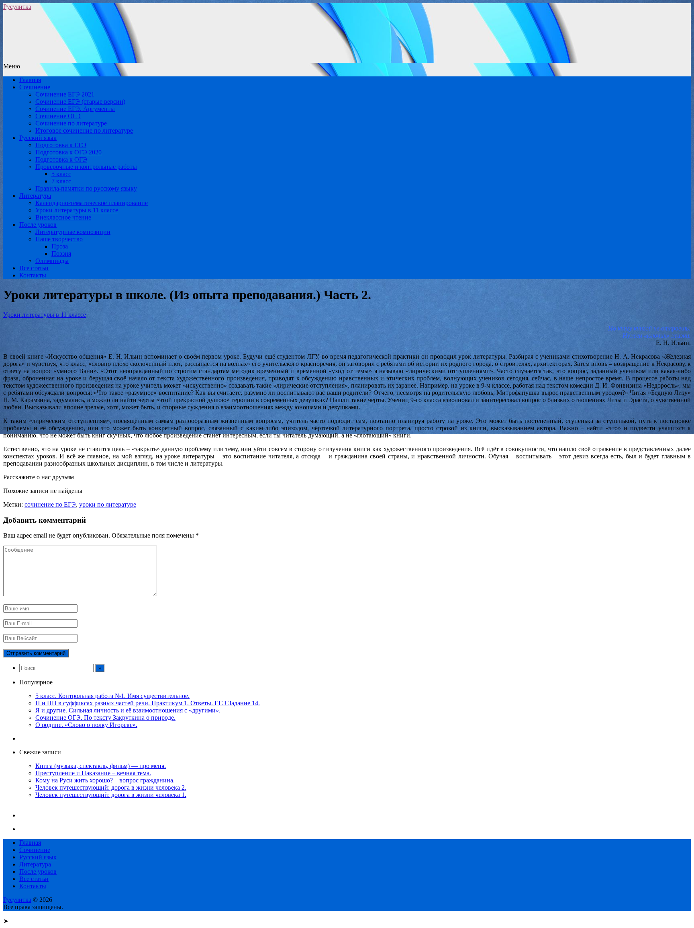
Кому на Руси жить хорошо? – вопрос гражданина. (105, 780)
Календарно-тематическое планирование (91, 202)
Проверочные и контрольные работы (86, 166)
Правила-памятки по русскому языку (86, 188)
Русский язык (38, 137)
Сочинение (34, 87)
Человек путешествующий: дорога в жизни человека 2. (110, 787)
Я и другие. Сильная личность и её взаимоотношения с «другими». (127, 710)
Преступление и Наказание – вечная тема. (93, 773)
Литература (35, 195)
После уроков (38, 224)
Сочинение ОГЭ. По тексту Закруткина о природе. (105, 717)
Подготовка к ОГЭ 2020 (68, 152)
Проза (59, 246)
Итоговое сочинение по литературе (84, 130)
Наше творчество (59, 239)
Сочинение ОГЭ (58, 116)
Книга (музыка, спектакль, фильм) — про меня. (100, 765)
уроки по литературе (107, 504)
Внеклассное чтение (63, 217)
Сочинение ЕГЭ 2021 (64, 94)
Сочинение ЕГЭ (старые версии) (80, 101)
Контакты (32, 275)
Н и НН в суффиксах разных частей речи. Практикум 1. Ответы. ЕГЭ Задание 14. (147, 703)
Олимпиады (52, 260)
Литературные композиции (72, 231)
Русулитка (17, 6)
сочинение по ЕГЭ (50, 504)
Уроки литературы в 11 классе (76, 210)
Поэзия (61, 253)
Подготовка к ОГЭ (61, 159)
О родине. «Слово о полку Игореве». (86, 724)
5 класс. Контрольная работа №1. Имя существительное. (112, 695)
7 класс (61, 181)
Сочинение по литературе (71, 123)
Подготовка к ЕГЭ (60, 145)
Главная (30, 79)
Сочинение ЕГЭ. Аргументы (75, 108)
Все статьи (34, 268)
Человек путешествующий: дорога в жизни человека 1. (110, 794)
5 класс (61, 173)
